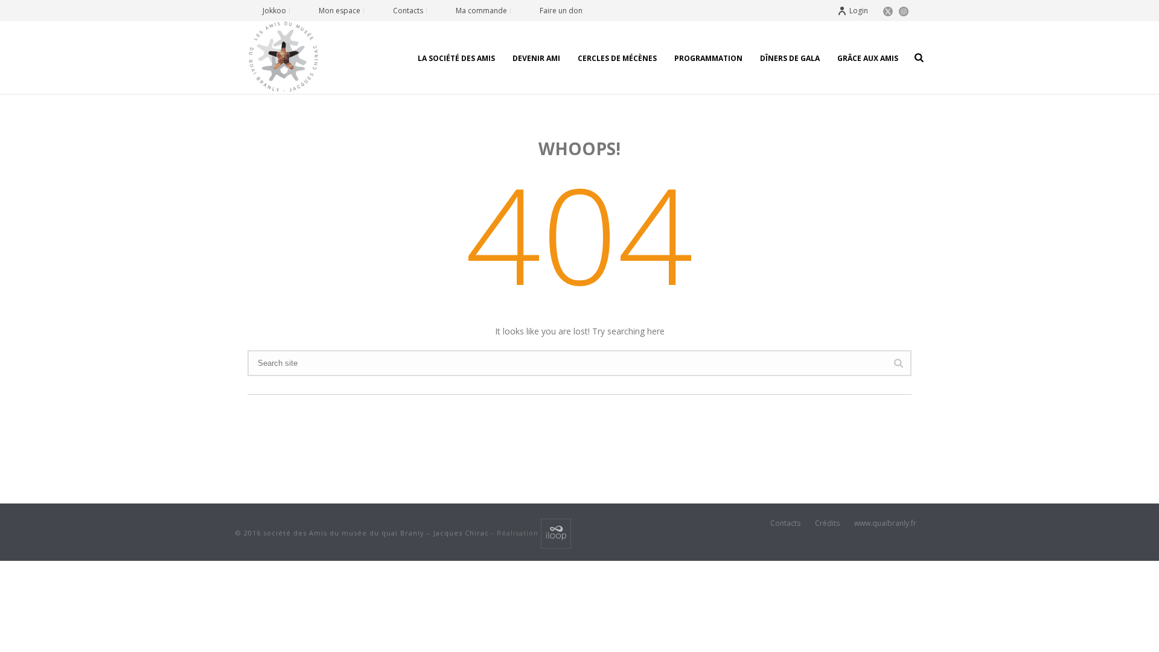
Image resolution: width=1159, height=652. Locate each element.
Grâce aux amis (867, 58)
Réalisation (519, 532)
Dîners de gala (790, 58)
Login (858, 10)
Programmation (708, 58)
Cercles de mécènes (617, 58)
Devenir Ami (536, 58)
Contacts (785, 523)
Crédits (827, 523)
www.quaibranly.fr (885, 523)
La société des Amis (456, 58)
